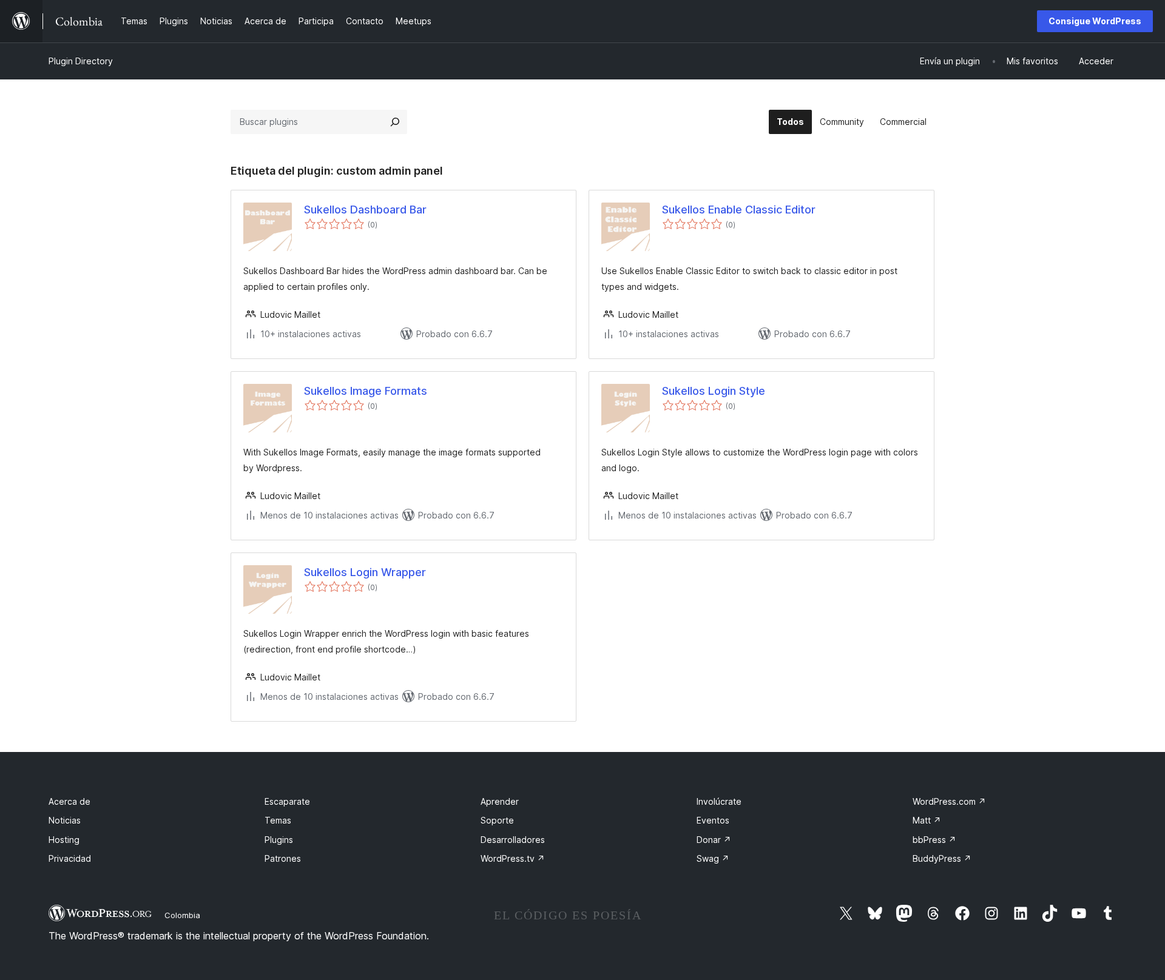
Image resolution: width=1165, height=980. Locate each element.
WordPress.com (949, 801)
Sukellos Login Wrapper (365, 572)
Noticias (65, 820)
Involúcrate (719, 801)
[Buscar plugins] (395, 122)
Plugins (279, 839)
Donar (714, 839)
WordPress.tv (513, 858)
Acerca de (69, 801)
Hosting (64, 839)
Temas (278, 820)
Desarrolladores (513, 839)
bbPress (934, 839)
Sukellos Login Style (713, 390)
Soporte (497, 820)
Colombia (182, 915)
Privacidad (70, 858)
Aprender (500, 801)
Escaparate (287, 801)
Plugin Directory (81, 61)
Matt (927, 820)
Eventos (713, 820)
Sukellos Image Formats (365, 390)
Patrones (283, 858)
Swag (713, 858)
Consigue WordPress (1094, 21)
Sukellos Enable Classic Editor (739, 209)
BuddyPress (942, 858)
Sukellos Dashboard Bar (365, 209)
